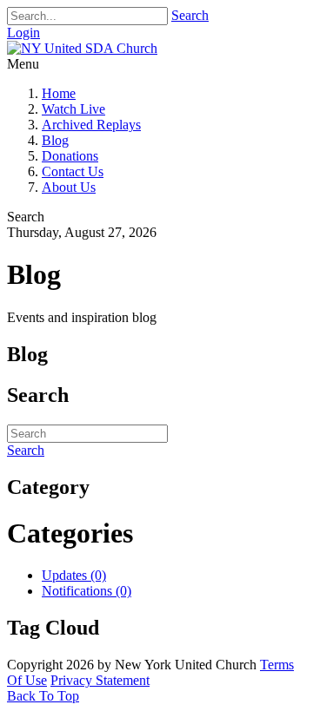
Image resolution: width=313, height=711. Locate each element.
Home (59, 93)
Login (23, 32)
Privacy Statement (100, 680)
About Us (69, 187)
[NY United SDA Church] (82, 48)
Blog (55, 140)
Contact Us (72, 171)
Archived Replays (91, 124)
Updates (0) (74, 575)
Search (190, 15)
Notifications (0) (86, 590)
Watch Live (73, 109)
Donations (70, 155)
